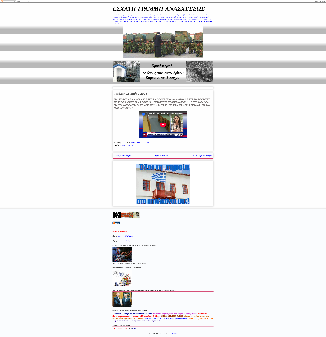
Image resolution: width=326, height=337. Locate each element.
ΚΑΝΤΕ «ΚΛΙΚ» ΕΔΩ (120, 328)
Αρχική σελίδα (161, 155)
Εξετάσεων (136, 321)
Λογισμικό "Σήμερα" (125, 236)
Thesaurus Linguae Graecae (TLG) (200, 318)
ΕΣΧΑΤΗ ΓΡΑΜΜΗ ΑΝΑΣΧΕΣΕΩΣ (159, 8)
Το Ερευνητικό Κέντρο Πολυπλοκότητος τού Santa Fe (132, 313)
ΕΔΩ (134, 328)
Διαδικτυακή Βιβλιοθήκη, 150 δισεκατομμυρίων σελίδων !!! (165, 318)
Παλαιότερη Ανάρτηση (202, 155)
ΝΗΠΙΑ (130, 145)
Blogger (174, 333)
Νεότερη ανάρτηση (122, 155)
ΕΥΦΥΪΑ (122, 145)
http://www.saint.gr (119, 231)
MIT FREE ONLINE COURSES (171, 316)
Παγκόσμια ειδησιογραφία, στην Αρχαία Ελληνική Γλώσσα (174, 313)
